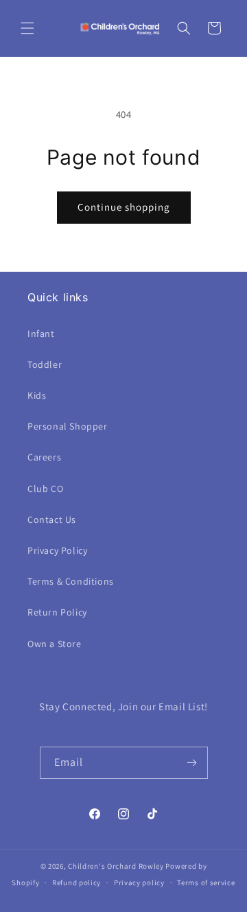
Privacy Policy (57, 550)
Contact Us (51, 519)
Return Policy (57, 612)
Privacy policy (139, 882)
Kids (36, 395)
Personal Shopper (67, 426)
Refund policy (76, 882)
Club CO (45, 488)
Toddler (44, 364)
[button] (27, 28)
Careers (44, 457)
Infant (41, 333)
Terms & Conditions (70, 581)
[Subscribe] (192, 763)
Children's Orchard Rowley (116, 866)
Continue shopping (124, 206)
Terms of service (206, 882)
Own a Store (54, 644)
